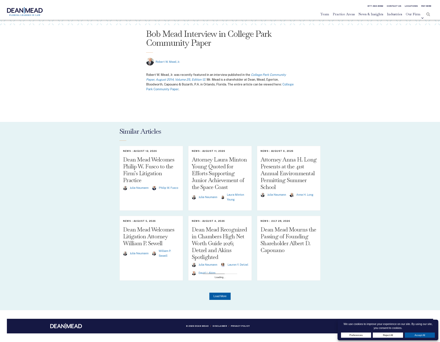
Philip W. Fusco (168, 187)
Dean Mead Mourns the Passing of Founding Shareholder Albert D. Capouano (288, 240)
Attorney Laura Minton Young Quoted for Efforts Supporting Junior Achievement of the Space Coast (219, 173)
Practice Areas (344, 14)
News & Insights (370, 14)
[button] (422, 18)
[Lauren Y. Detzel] (223, 264)
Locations (411, 6)
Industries (394, 14)
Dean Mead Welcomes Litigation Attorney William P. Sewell (148, 236)
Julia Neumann (139, 187)
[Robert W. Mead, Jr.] (150, 61)
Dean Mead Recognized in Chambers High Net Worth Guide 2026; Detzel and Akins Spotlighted (219, 243)
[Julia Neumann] (125, 187)
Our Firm (413, 14)
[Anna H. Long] (292, 194)
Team (324, 14)
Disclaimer (220, 326)
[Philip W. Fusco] (154, 187)
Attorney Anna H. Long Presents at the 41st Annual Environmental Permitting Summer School (289, 173)
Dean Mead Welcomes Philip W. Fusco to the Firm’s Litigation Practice (148, 170)
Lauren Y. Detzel (238, 264)
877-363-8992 (375, 6)
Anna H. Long (304, 194)
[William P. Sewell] (154, 253)
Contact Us (394, 6)
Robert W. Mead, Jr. (168, 61)
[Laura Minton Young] (222, 197)
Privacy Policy (240, 326)
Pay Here (426, 6)
